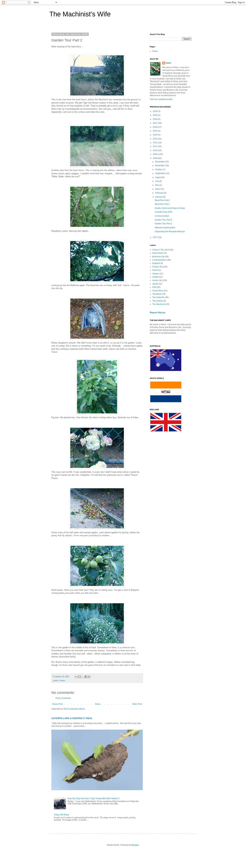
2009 (155, 154)
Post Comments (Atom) (74, 709)
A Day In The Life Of (161, 250)
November (160, 165)
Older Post (137, 704)
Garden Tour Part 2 (163, 220)
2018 (155, 119)
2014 (155, 135)
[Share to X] (82, 676)
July (157, 181)
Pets (154, 287)
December (160, 161)
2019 (155, 115)
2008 (155, 158)
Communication (162, 216)
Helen (168, 63)
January (159, 197)
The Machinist (158, 304)
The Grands (157, 301)
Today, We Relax (61, 815)
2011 (155, 146)
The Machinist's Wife (80, 14)
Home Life (157, 280)
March (158, 189)
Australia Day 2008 (163, 212)
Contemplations (159, 260)
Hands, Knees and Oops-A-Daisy (170, 208)
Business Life (158, 256)
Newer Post (57, 704)
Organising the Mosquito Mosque (170, 231)
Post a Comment (63, 698)
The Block (156, 294)
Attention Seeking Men (165, 227)
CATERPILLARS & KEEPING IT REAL (72, 718)
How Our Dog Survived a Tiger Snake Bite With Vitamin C (94, 798)
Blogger (135, 845)
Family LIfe (157, 267)
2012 (155, 142)
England (156, 263)
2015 (155, 131)
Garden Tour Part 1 (163, 223)
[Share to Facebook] (86, 676)
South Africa (157, 291)
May (157, 185)
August (158, 177)
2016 (155, 127)
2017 (155, 123)
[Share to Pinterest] (89, 676)
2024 (155, 111)
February (159, 193)
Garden (62, 680)
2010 (155, 150)
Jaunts (155, 284)
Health (155, 277)
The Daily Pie (158, 297)
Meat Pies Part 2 (162, 200)
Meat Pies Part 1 (162, 204)
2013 (155, 139)
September (160, 173)
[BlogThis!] (79, 676)
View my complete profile (161, 99)
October (159, 169)
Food (154, 270)
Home (97, 704)
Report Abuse (157, 312)
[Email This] (76, 676)
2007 (155, 237)
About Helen (158, 253)
